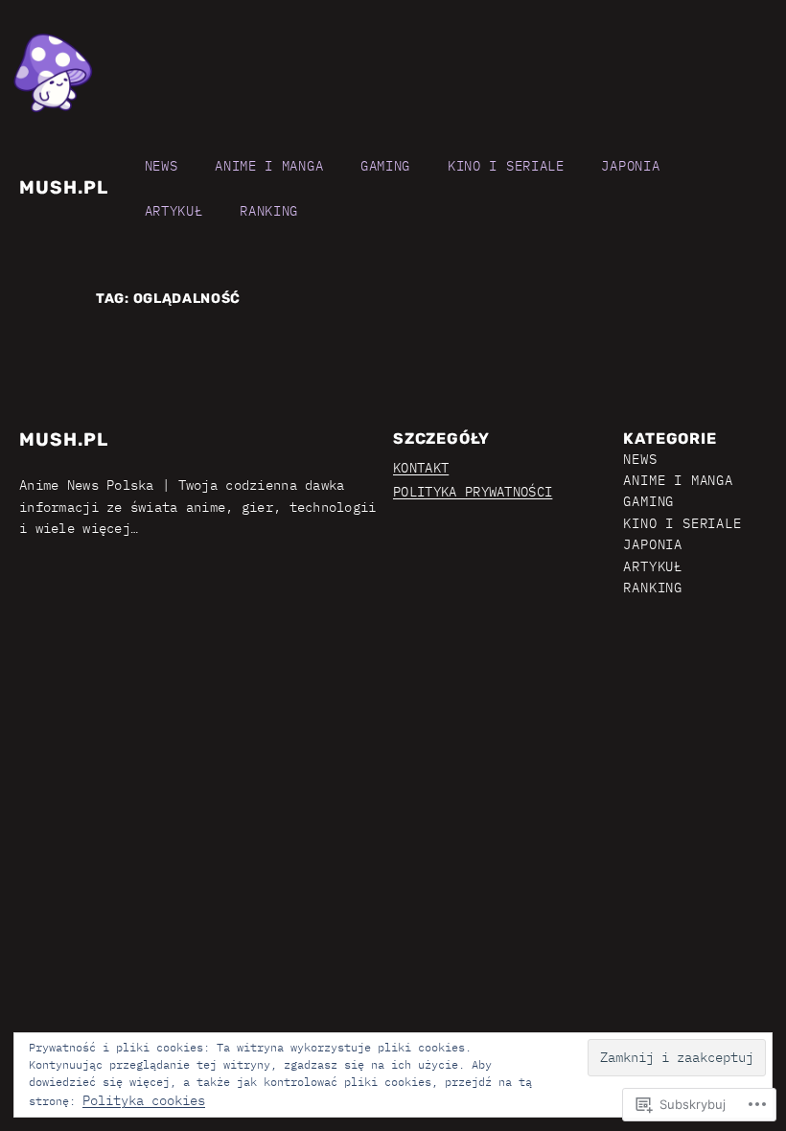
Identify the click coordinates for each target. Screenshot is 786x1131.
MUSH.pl (63, 187)
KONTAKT (421, 467)
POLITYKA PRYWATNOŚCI (472, 491)
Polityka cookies (143, 1100)
